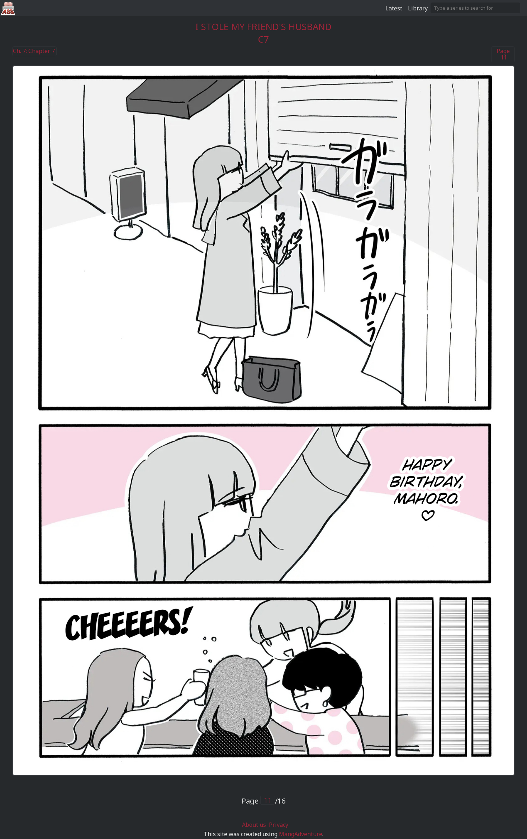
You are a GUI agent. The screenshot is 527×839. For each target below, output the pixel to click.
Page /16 (263, 801)
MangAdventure (300, 834)
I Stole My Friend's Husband (263, 26)
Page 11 (503, 54)
